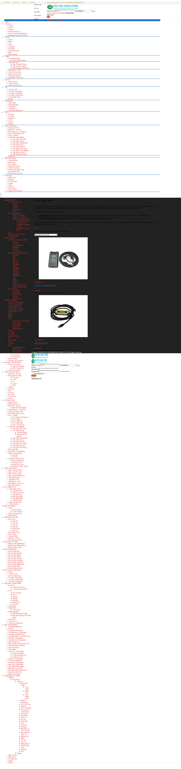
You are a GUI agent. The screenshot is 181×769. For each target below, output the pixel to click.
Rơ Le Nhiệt (17, 419)
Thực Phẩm (27, 688)
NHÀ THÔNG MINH (10, 625)
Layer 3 (15, 283)
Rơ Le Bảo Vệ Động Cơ (21, 417)
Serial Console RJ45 (19, 285)
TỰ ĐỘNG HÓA (9, 400)
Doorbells (11, 49)
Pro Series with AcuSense (21, 353)
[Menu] (1, 195)
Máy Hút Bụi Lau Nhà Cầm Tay (18, 644)
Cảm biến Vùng (18, 145)
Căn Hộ (15, 530)
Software (8, 176)
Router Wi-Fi (17, 209)
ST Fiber (15, 262)
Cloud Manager (13, 236)
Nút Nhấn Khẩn (18, 498)
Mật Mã (15, 527)
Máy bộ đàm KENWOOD (16, 544)
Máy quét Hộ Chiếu (14, 376)
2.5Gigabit (16, 268)
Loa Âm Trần (12, 89)
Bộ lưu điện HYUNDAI (15, 561)
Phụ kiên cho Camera (15, 361)
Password (34, 371)
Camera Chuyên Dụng (15, 302)
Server (7, 80)
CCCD (15, 383)
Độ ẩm (10, 629)
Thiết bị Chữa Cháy (15, 502)
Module (10, 124)
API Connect (12, 189)
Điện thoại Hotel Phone (21, 68)
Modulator (12, 118)
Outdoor (11, 30)
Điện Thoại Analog (19, 60)
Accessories (12, 289)
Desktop (11, 389)
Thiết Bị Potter (13, 504)
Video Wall (12, 103)
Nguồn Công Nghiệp (15, 453)
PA (6, 87)
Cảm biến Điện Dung (20, 154)
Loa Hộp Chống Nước (15, 95)
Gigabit (15, 266)
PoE (14, 277)
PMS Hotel (12, 178)
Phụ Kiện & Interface (15, 174)
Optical (10, 122)
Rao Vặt (24, 749)
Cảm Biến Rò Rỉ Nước (15, 630)
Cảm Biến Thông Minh (16, 663)
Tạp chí (23, 742)
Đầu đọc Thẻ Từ (14, 538)
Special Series (17, 328)
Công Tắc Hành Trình (15, 412)
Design (10, 183)
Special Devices (13, 51)
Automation (11, 126)
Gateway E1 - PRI (14, 481)
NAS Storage (12, 54)
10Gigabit (16, 272)
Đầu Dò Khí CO (18, 491)
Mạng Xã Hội (25, 744)
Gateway (16, 247)
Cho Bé (10, 342)
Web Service (12, 755)
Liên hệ (24, 2)
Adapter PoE (17, 298)
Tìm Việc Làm (26, 704)
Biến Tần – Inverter (14, 130)
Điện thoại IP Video (19, 66)
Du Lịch (23, 719)
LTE (9, 232)
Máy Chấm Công (14, 166)
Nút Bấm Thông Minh (15, 638)
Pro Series (16, 327)
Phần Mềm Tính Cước (15, 78)
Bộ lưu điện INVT (14, 566)
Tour (22, 723)
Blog (22, 738)
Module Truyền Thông (20, 466)
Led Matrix (12, 107)
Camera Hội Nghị (18, 366)
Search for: (51, 11)
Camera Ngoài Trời (14, 306)
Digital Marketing (24, 701)
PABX (7, 56)
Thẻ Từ (15, 525)
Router (15, 242)
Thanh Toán (37, 5)
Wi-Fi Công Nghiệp (14, 213)
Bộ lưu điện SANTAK (15, 568)
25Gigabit (16, 274)
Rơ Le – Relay (13, 135)
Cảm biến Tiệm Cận (19, 139)
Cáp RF (15, 296)
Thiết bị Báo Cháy (14, 489)
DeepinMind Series (19, 347)
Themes (20, 681)
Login (34, 375)
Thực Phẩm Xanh (27, 696)
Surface (11, 393)
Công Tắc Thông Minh (16, 651)
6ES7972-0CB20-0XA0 (45, 285)
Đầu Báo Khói (17, 495)
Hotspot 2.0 (17, 251)
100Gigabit (16, 276)
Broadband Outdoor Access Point (23, 222)
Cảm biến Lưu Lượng (20, 149)
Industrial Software (15, 191)
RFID (14, 385)
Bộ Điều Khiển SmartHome (17, 670)
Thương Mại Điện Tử (25, 733)
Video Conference (14, 72)
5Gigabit (15, 270)
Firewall (15, 249)
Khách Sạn (16, 529)
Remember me (39, 374)
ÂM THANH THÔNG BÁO (12, 570)
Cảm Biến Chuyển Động (16, 634)
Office (10, 185)
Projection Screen (19, 587)
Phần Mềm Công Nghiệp (16, 451)
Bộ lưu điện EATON (15, 553)
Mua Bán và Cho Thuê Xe (25, 730)
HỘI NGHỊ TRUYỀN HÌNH (12, 362)
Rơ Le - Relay (12, 415)
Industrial (11, 156)
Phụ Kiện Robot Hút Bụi (16, 646)
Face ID (15, 521)
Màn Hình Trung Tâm (15, 668)
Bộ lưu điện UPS (14, 172)
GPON (15, 211)
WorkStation (12, 515)
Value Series (17, 325)
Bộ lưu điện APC (14, 551)
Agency (23, 706)
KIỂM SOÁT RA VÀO (11, 517)
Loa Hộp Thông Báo (15, 93)
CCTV (7, 37)
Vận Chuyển (37, 15)
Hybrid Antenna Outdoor (16, 234)
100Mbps (16, 264)
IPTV (7, 112)
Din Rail (15, 455)
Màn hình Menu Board (20, 614)
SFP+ (14, 259)
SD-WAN (16, 243)
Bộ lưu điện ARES (14, 555)
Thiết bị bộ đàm (13, 168)
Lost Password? (64, 371)
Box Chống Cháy (18, 461)
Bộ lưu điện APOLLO (15, 559)
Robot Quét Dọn (14, 642)
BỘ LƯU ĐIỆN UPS (10, 549)
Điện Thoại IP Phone (20, 64)
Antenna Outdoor (14, 32)
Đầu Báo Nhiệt (18, 496)
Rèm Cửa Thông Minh (15, 664)
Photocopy (12, 396)
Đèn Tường (12, 340)
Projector (11, 585)
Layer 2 (15, 281)
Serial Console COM (19, 287)
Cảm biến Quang (18, 141)
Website (11, 179)
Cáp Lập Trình (17, 462)
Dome (10, 39)
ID (13, 381)
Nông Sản (27, 692)
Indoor (10, 28)
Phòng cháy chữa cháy (16, 170)
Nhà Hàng (24, 715)
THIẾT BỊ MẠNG (9, 238)
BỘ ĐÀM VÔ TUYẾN (11, 542)
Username (34, 369)
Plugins (19, 753)
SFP (14, 257)
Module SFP (17, 294)
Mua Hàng (32, 2)
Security (11, 187)
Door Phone (12, 164)
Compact (11, 47)
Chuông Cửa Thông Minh (17, 640)
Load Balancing (18, 245)
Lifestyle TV (12, 108)
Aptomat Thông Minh (15, 659)
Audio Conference (14, 74)
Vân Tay (15, 523)
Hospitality (9, 101)
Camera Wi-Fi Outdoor (16, 310)
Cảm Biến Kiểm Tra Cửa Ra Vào (19, 636)
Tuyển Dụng (15, 2)
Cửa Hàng (24, 721)
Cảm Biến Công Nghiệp (16, 137)
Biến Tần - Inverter (14, 406)
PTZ (9, 43)
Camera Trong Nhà (14, 304)
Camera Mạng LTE (14, 311)
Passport (16, 378)
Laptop (10, 387)
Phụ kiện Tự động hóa (16, 459)
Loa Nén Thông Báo (15, 91)
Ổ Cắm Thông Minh (15, 661)
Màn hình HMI (13, 449)
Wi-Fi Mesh (12, 649)
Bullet (10, 41)
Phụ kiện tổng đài (14, 76)
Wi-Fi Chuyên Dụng (14, 202)
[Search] (94, 11)
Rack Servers (12, 82)
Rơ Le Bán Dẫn (18, 423)
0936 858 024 (78, 2)
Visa (14, 379)
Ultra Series (17, 323)
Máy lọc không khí (14, 674)
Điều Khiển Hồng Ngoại (16, 666)
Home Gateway (13, 647)
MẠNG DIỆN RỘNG (10, 200)
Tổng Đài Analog (14, 58)
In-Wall (10, 26)
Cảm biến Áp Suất (19, 147)
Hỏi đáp (36, 19)
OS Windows (12, 181)
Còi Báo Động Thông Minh (17, 632)
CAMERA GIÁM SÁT (11, 300)
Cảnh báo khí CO (18, 493)
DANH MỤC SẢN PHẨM (55, 20)
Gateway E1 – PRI (14, 70)
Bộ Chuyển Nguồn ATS (16, 133)
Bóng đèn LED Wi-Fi (15, 672)
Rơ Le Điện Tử (18, 421)
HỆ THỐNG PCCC (10, 487)
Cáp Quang (16, 293)
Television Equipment (15, 110)
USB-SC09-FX (41, 343)
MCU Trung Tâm (18, 368)
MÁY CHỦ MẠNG (10, 506)
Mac (9, 391)
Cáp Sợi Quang (22, 432)
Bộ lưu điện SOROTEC (16, 563)
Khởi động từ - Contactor (17, 410)
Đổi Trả (36, 8)
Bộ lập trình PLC (13, 128)
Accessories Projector (20, 589)
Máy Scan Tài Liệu (14, 374)
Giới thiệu (7, 2)
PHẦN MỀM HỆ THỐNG (12, 676)
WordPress (16, 680)
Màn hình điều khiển (19, 408)
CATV (10, 120)
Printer (10, 398)
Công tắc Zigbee (18, 653)
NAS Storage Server (15, 85)
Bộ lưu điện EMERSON (16, 564)
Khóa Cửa (11, 162)
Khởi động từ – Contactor (17, 132)
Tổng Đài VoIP (13, 62)
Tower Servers (13, 84)
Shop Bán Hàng (24, 684)
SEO (22, 751)
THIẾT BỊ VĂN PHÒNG (11, 372)
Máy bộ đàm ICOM (14, 547)
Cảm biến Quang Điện (20, 143)
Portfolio (24, 725)
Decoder (11, 114)
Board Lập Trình (18, 464)
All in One (11, 395)
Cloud (15, 279)
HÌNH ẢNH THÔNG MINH (12, 583)
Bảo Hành (37, 12)
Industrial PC (12, 402)
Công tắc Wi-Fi (18, 657)
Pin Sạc (11, 344)
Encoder (11, 116)
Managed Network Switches (18, 35)
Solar (10, 317)
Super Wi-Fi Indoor (19, 215)
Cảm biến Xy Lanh (19, 152)
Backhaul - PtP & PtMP (20, 219)
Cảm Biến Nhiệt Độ (15, 627)
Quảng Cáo (25, 736)
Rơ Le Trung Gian (18, 425)
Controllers (16, 610)
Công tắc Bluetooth (19, 655)
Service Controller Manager (17, 33)
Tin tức (23, 740)
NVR (9, 52)
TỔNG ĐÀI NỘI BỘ (10, 468)
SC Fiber (15, 260)
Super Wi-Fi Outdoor (20, 217)
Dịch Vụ (23, 717)
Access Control (10, 158)
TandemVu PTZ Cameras (21, 321)
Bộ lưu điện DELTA (14, 557)
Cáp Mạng (16, 291)
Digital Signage (13, 105)
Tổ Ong (15, 457)
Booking (24, 727)
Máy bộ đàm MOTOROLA (17, 546)
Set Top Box (17, 593)
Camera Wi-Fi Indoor (15, 308)
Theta (10, 45)
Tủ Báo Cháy (17, 500)
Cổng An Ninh (13, 160)
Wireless (8, 24)
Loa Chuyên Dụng (14, 97)
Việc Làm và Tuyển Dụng (25, 711)
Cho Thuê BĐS (26, 708)
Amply (10, 99)
